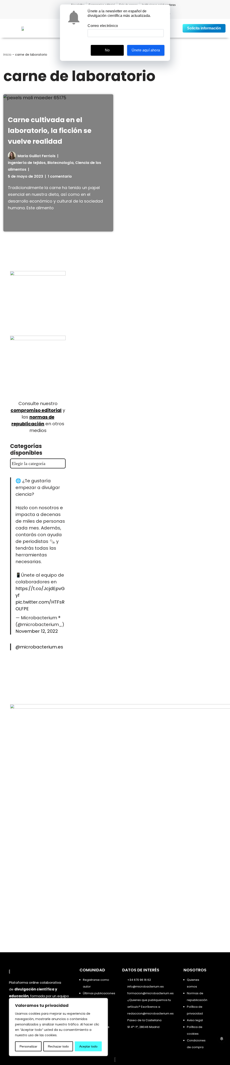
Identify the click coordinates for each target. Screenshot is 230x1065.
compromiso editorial (36, 410)
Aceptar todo (88, 1046)
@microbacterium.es (39, 647)
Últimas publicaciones (99, 993)
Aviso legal (195, 1020)
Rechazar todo (58, 1046)
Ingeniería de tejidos (27, 162)
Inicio (7, 54)
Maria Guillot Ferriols (36, 156)
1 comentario (60, 176)
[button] (176, 28)
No (107, 50)
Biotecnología (60, 162)
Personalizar (28, 1046)
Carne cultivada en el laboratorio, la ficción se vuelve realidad (49, 130)
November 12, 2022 (36, 631)
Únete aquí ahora (146, 50)
